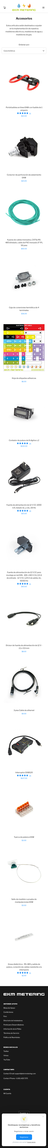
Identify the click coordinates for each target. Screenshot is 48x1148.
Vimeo (5, 1055)
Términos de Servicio (11, 1033)
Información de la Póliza (12, 1029)
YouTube (6, 1060)
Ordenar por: (24, 45)
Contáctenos (8, 1012)
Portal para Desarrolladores (13, 1025)
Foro (5, 1016)
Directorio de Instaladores (13, 1020)
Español (23, 1113)
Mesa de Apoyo (9, 1008)
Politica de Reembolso (11, 1037)
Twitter (6, 1051)
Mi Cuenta (7, 1093)
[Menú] (43, 4)
